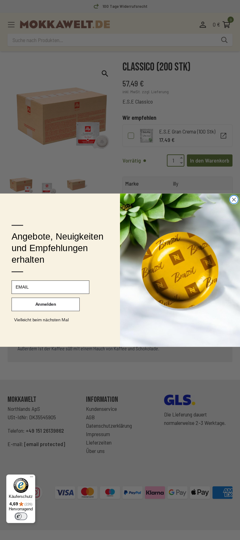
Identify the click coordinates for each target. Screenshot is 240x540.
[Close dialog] (234, 199)
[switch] (21, 516)
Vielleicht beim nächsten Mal (41, 319)
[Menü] (31, 478)
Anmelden (45, 304)
